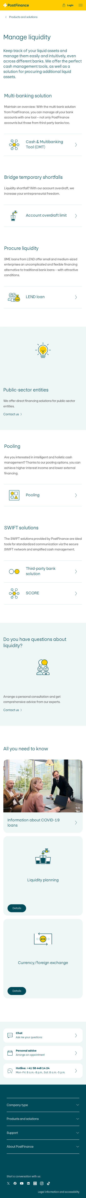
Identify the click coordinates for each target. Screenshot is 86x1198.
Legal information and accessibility (58, 1192)
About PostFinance (20, 1146)
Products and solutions (23, 17)
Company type (17, 1105)
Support (12, 1133)
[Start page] (16, 5)
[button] (79, 5)
